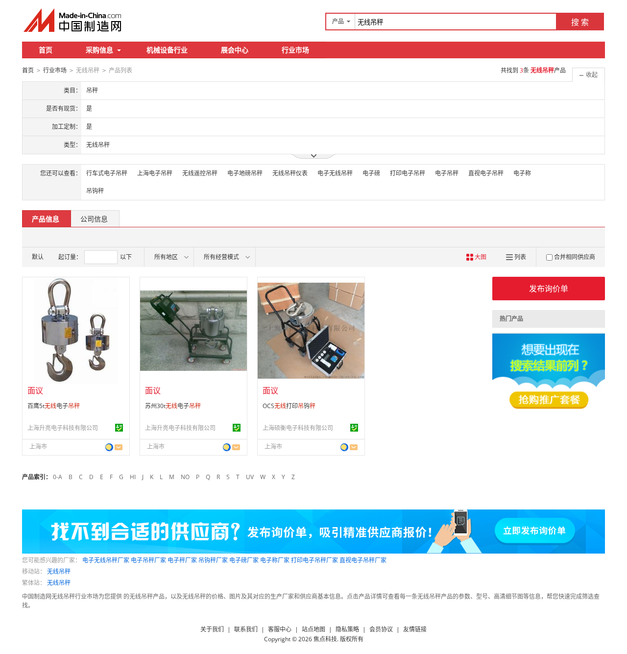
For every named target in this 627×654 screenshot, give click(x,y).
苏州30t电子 (173, 406)
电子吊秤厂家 (148, 560)
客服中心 (279, 629)
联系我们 (246, 629)
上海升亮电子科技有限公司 (62, 428)
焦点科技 (325, 639)
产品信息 (45, 218)
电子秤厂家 (182, 560)
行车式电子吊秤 (106, 173)
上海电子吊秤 (154, 173)
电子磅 (371, 173)
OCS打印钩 (289, 406)
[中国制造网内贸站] (73, 20)
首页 (45, 49)
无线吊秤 (59, 571)
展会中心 (234, 49)
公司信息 (94, 218)
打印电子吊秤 (407, 173)
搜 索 (580, 22)
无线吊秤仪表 (290, 173)
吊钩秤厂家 (213, 560)
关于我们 (212, 629)
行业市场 (295, 49)
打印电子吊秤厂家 (314, 560)
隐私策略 (347, 629)
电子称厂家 (274, 560)
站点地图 (313, 629)
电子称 (522, 173)
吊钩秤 (95, 191)
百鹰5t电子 (53, 406)
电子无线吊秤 (335, 173)
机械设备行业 (167, 49)
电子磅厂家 (244, 560)
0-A (57, 477)
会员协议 (381, 629)
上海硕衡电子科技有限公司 (298, 428)
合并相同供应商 (574, 257)
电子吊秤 (446, 173)
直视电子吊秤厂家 (362, 560)
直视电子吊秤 (486, 173)
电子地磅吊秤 (245, 173)
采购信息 (99, 49)
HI (133, 477)
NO (185, 477)
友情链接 (415, 629)
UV (250, 477)
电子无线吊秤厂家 (105, 560)
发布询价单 (548, 288)
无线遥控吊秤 (199, 173)
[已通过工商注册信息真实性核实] (119, 428)
